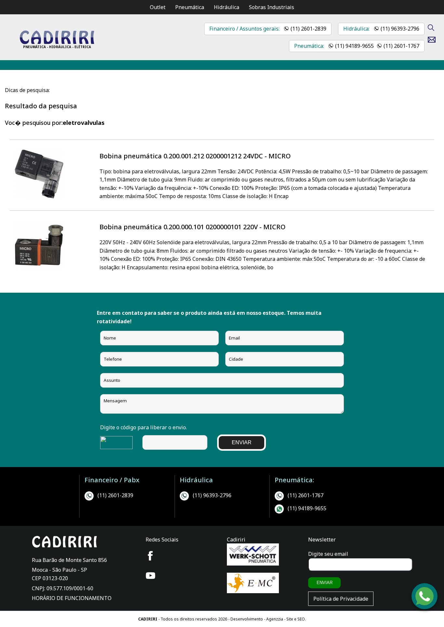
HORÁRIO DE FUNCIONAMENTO (71, 598)
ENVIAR (242, 442)
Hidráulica (226, 7)
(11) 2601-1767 (401, 45)
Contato (434, 39)
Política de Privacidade (340, 598)
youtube (150, 575)
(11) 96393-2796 (400, 28)
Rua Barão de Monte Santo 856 (69, 560)
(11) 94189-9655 (354, 45)
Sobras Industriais (271, 7)
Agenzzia (274, 619)
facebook (150, 556)
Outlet (157, 7)
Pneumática (189, 7)
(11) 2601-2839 (308, 28)
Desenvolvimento (247, 619)
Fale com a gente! (424, 606)
